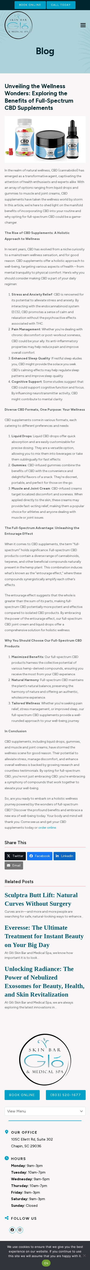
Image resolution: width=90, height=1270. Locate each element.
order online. (47, 828)
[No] (84, 1255)
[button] (83, 25)
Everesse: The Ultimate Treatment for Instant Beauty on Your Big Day (44, 936)
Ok (46, 1263)
